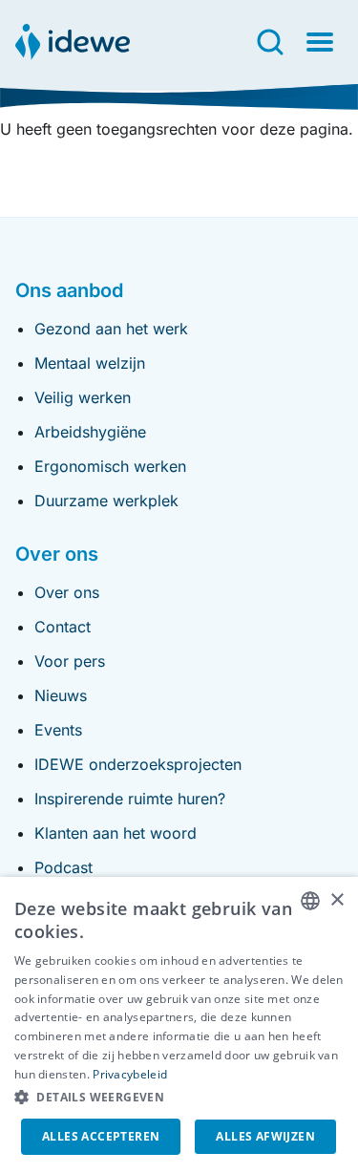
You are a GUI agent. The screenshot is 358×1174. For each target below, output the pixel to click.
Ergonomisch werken (110, 466)
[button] (179, 1097)
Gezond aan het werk (111, 328)
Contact (62, 626)
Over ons (66, 592)
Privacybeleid (130, 1074)
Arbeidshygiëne (90, 431)
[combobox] (310, 900)
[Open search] (270, 42)
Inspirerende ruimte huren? (129, 798)
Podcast (63, 867)
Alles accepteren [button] (100, 1136)
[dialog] (179, 1025)
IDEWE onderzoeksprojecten (138, 764)
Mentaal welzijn (89, 363)
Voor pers (69, 661)
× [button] (336, 900)
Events (58, 729)
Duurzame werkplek (106, 500)
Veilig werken (82, 397)
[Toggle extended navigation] (320, 42)
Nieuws (60, 695)
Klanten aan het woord (115, 833)
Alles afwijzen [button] (265, 1136)
